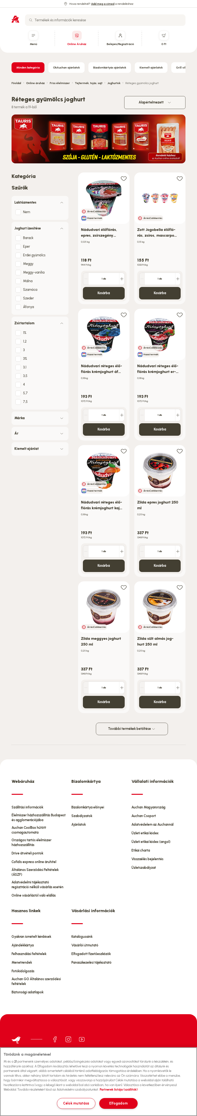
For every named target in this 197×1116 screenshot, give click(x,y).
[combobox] (105, 20)
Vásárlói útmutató (84, 945)
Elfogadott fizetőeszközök (91, 954)
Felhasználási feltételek (29, 954)
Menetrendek (22, 963)
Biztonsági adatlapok (27, 992)
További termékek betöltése (130, 729)
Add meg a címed (102, 4)
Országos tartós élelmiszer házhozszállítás (31, 842)
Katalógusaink (81, 937)
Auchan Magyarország (148, 807)
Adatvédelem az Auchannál (152, 825)
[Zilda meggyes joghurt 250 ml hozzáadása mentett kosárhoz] (124, 587)
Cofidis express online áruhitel (34, 862)
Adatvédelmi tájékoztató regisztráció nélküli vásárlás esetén (37, 884)
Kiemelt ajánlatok (151, 67)
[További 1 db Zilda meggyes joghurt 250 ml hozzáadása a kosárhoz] (121, 688)
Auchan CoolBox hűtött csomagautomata (29, 830)
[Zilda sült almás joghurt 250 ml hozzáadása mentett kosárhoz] (180, 587)
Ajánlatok (78, 825)
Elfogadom (118, 1103)
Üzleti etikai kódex (145, 833)
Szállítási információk (27, 807)
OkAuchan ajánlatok (66, 67)
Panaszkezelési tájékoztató (91, 963)
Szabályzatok (81, 816)
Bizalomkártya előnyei (87, 807)
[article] (103, 238)
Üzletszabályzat (143, 868)
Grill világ (182, 67)
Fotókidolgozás (23, 971)
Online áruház (35, 83)
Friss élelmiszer (60, 83)
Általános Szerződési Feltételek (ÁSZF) (35, 872)
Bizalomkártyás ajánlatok (109, 67)
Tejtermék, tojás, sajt (88, 83)
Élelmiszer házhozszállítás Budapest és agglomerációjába (39, 817)
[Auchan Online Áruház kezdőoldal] (15, 19)
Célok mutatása (76, 1103)
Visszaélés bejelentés (147, 859)
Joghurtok (113, 83)
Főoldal (16, 83)
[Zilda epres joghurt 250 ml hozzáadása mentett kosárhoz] (180, 451)
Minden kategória (28, 67)
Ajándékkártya (23, 945)
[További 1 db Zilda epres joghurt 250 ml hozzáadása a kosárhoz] (177, 551)
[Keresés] (31, 20)
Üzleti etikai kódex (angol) (150, 842)
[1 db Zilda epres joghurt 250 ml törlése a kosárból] (142, 551)
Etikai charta (140, 850)
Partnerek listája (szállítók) (119, 1089)
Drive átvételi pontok (27, 853)
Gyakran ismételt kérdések (31, 937)
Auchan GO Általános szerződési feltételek (36, 981)
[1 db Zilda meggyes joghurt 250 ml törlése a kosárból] (85, 688)
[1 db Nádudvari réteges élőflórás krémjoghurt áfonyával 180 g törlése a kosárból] (85, 415)
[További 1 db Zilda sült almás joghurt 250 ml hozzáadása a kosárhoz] (177, 688)
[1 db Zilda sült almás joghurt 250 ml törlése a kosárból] (142, 688)
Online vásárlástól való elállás (34, 895)
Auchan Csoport (143, 816)
